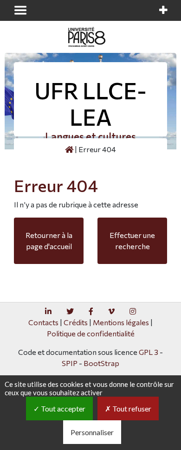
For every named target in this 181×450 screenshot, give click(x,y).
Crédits (76, 322)
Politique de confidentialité (91, 333)
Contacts (43, 322)
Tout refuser (131, 408)
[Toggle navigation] (20, 10)
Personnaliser (92, 432)
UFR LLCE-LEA (90, 104)
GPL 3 (148, 351)
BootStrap (101, 363)
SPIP (70, 363)
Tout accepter (62, 408)
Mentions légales (121, 322)
